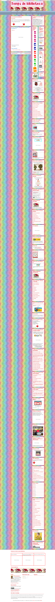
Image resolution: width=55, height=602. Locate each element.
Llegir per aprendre (35, 294)
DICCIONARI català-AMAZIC (37, 364)
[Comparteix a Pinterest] (15, 46)
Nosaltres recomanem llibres (36, 218)
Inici (21, 53)
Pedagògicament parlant (26, 11)
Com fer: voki (34, 214)
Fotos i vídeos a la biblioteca (36, 508)
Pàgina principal (14, 11)
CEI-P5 (34, 487)
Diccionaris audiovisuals (36, 363)
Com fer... (34, 502)
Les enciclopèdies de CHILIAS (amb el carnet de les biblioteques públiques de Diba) (38, 385)
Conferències (34, 287)
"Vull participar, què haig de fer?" (41, 32)
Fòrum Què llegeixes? (36, 217)
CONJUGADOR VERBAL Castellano (38, 359)
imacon (34, 600)
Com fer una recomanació (36, 501)
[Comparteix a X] (13, 46)
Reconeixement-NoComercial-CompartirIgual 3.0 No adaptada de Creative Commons (15, 590)
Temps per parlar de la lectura (37, 221)
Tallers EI (34, 108)
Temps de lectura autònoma (36, 111)
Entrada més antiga (27, 53)
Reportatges (34, 298)
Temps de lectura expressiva (36, 522)
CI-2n (33, 490)
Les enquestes (34, 11)
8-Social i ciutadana (35, 480)
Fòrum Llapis (40, 248)
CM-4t (33, 493)
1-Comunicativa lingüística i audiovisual (38, 468)
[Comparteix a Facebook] (14, 46)
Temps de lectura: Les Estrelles (37, 114)
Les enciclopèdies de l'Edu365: (37, 378)
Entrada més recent (14, 53)
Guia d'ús (19, 11)
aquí (39, 91)
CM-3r (33, 491)
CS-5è (34, 494)
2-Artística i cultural (35, 470)
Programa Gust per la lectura (36, 515)
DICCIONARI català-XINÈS (36, 367)
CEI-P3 (34, 484)
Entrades (24, 576)
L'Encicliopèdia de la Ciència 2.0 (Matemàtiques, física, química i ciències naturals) (38, 382)
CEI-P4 (34, 486)
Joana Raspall (35, 509)
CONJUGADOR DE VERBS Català (37, 358)
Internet (34, 291)
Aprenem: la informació (36, 284)
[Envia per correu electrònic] (12, 46)
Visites (34, 526)
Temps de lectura (35, 519)
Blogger (41, 600)
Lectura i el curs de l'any (36, 104)
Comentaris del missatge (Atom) (23, 55)
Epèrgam (35, 172)
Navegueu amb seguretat (36, 295)
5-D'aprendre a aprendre (36, 475)
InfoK (37, 307)
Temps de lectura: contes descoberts (37, 115)
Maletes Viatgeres (35, 107)
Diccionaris (34, 288)
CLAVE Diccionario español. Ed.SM (37, 353)
